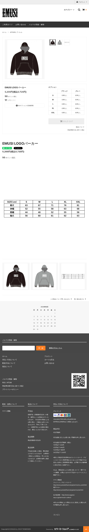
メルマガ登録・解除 (36, 24)
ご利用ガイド (7, 24)
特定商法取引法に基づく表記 (12, 386)
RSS (3, 382)
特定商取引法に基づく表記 (76, 130)
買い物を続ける (79, 299)
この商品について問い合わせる (60, 299)
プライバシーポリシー (10, 389)
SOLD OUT (67, 121)
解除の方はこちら (55, 348)
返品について (80, 127)
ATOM (9, 382)
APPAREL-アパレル (16, 32)
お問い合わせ (21, 24)
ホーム (4, 32)
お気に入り (11, 100)
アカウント (82, 2)
